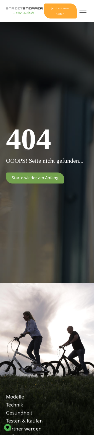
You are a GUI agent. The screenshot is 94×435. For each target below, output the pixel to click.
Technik (14, 405)
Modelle (15, 397)
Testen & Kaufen (24, 421)
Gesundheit (19, 413)
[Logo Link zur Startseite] (24, 11)
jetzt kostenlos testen (60, 11)
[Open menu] (83, 11)
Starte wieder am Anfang (35, 177)
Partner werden (24, 429)
